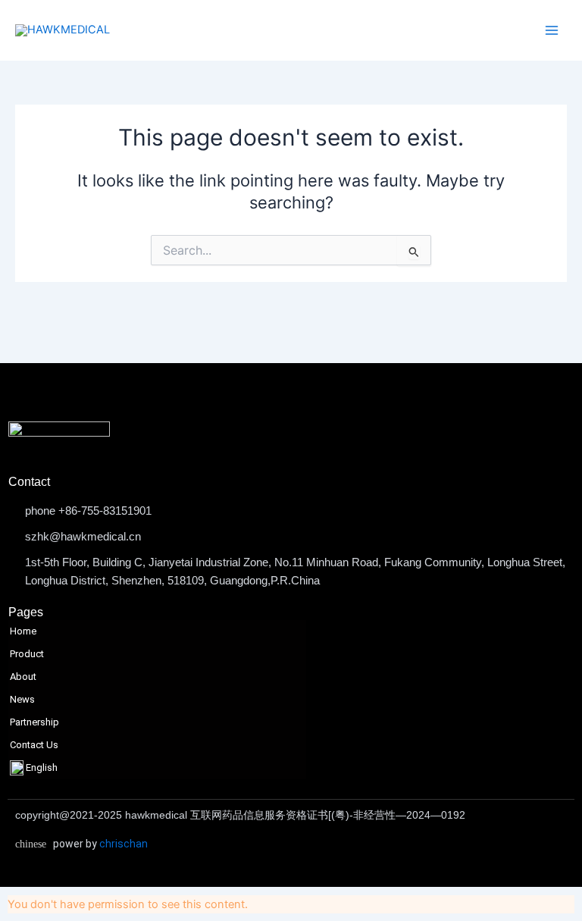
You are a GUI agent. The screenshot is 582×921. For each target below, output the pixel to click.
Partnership (34, 722)
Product (27, 653)
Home (23, 631)
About (23, 676)
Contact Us (34, 744)
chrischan (123, 844)
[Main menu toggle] (552, 30)
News (22, 699)
